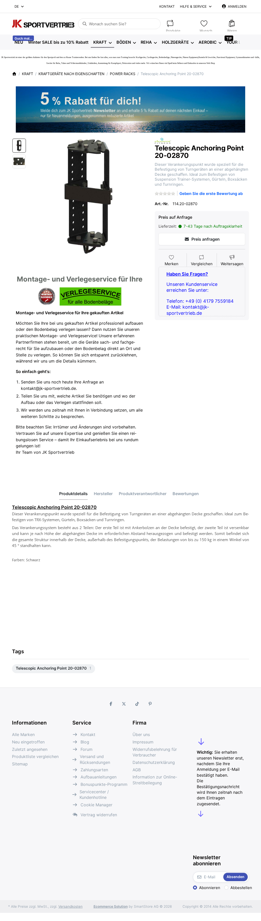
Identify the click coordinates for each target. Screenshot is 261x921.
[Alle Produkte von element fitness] (163, 140)
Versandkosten (70, 906)
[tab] (73, 493)
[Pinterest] (150, 703)
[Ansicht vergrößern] (88, 196)
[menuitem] (18, 42)
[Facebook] (110, 703)
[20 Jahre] (130, 108)
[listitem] (88, 196)
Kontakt (167, 6)
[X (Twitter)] (123, 703)
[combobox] (19, 6)
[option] (19, 146)
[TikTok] (137, 703)
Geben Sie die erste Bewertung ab (211, 193)
